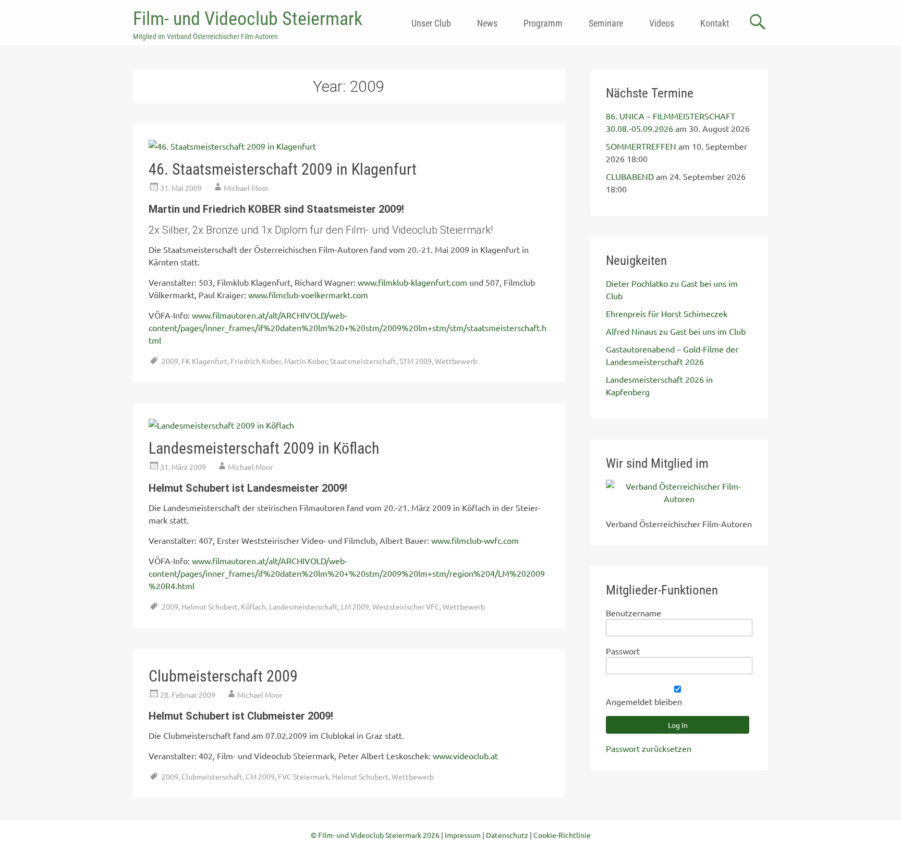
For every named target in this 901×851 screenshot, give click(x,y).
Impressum (463, 835)
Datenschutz (507, 835)
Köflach (253, 606)
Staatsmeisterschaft (363, 361)
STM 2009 (415, 361)
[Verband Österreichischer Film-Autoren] (679, 498)
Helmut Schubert (209, 606)
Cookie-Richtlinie (562, 835)
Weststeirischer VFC (406, 606)
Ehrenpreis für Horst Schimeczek (666, 313)
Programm (543, 23)
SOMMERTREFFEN (641, 146)
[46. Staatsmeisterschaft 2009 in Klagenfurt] (232, 146)
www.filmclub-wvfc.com (475, 540)
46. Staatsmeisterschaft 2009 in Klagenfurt (283, 169)
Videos (661, 23)
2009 (170, 361)
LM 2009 (355, 606)
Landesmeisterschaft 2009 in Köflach (264, 448)
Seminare (606, 23)
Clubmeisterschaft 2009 (223, 676)
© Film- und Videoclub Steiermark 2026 (375, 835)
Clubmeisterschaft (211, 776)
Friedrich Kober (255, 361)
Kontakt (714, 23)
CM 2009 (260, 776)
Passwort (623, 651)
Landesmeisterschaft (303, 606)
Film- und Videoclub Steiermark (247, 19)
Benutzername (633, 612)
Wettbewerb (456, 361)
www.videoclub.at (465, 755)
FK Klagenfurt (204, 361)
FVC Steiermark (303, 776)
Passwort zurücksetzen (648, 748)
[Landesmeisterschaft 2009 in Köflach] (221, 425)
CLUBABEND (630, 176)
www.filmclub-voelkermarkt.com (308, 294)
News (487, 23)
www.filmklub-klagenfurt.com (412, 282)
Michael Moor (246, 187)
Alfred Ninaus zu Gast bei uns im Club (676, 331)
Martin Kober (305, 361)
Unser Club (431, 23)
